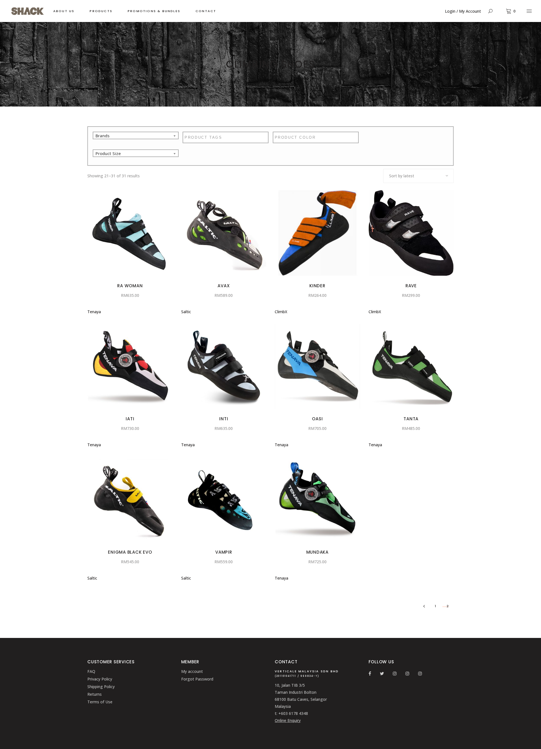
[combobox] (418, 176)
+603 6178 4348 (293, 713)
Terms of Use (99, 701)
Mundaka (317, 552)
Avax (224, 286)
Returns (94, 694)
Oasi (317, 419)
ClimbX (281, 311)
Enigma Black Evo (130, 552)
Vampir (223, 552)
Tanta (410, 419)
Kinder (317, 286)
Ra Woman (130, 286)
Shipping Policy (101, 686)
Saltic (186, 311)
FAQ (91, 671)
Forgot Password (197, 679)
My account (192, 671)
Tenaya (94, 311)
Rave (411, 286)
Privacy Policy (99, 679)
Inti (223, 419)
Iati (130, 419)
